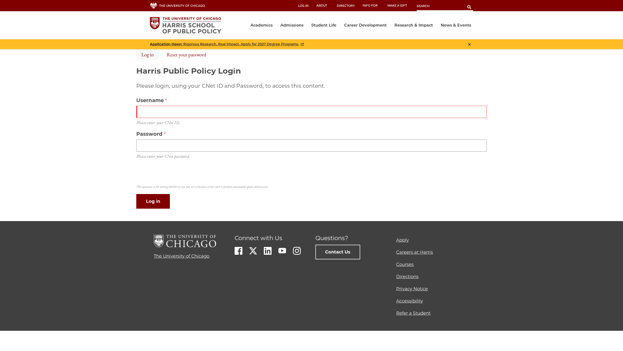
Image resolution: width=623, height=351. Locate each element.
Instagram (297, 251)
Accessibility (409, 301)
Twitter (253, 251)
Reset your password (186, 54)
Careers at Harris (414, 252)
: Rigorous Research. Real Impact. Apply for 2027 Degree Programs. (224, 44)
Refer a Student (413, 313)
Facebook (238, 251)
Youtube (282, 251)
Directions (407, 276)
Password (149, 134)
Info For (370, 5)
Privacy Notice (412, 289)
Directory (346, 6)
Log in (303, 6)
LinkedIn (268, 251)
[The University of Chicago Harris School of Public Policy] (187, 25)
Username (150, 100)
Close (469, 44)
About (321, 5)
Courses (405, 264)
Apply (402, 240)
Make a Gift (397, 5)
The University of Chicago (181, 256)
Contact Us (337, 252)
